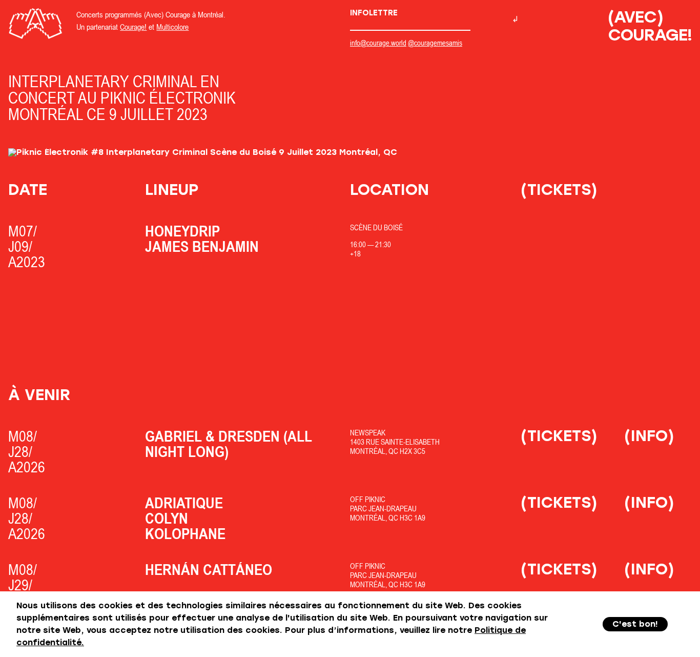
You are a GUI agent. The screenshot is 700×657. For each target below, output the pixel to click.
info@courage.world (378, 42)
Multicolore (172, 26)
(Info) (649, 435)
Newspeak (367, 432)
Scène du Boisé (376, 227)
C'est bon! (635, 624)
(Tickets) (559, 189)
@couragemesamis (435, 42)
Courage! (133, 26)
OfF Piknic (367, 499)
